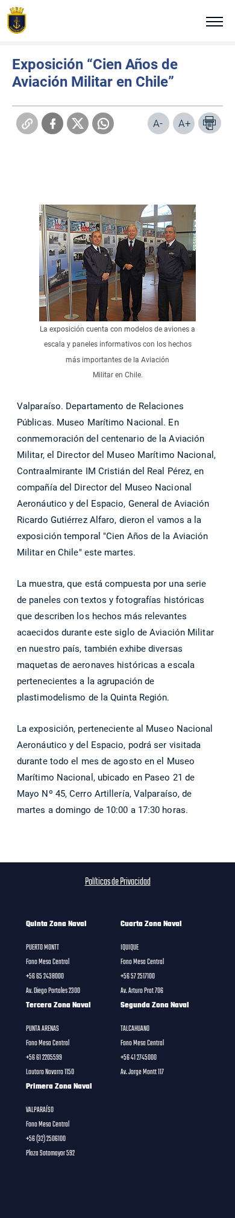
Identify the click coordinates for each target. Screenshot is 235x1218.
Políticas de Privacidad (118, 882)
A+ (184, 123)
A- (158, 123)
